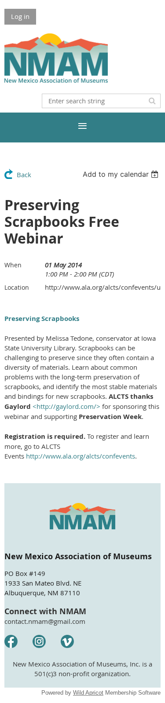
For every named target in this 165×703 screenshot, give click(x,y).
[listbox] (122, 174)
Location (16, 287)
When (13, 265)
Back (24, 174)
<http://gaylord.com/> (66, 406)
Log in (20, 16)
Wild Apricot (88, 692)
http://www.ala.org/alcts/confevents (80, 456)
